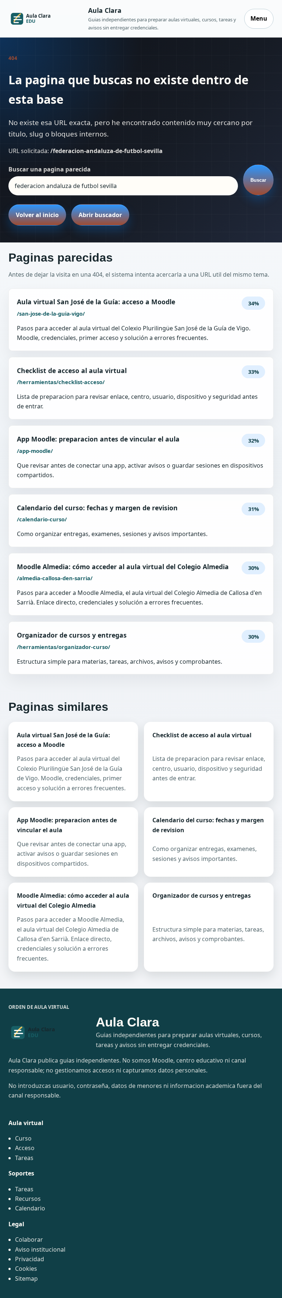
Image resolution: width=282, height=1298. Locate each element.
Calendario (30, 1208)
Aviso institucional (40, 1249)
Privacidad (29, 1259)
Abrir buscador (100, 215)
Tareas (24, 1158)
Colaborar (29, 1239)
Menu (258, 18)
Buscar (258, 180)
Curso (23, 1138)
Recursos (28, 1199)
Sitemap (26, 1278)
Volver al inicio (37, 215)
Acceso (25, 1148)
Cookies (26, 1269)
